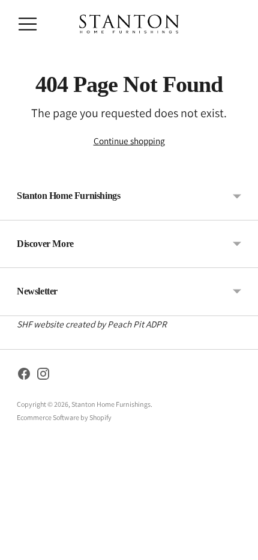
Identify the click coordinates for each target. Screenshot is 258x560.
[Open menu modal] (27, 24)
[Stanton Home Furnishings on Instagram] (43, 376)
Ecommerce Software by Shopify (64, 417)
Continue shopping (129, 141)
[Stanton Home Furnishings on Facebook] (24, 376)
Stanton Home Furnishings (111, 404)
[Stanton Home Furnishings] (129, 24)
